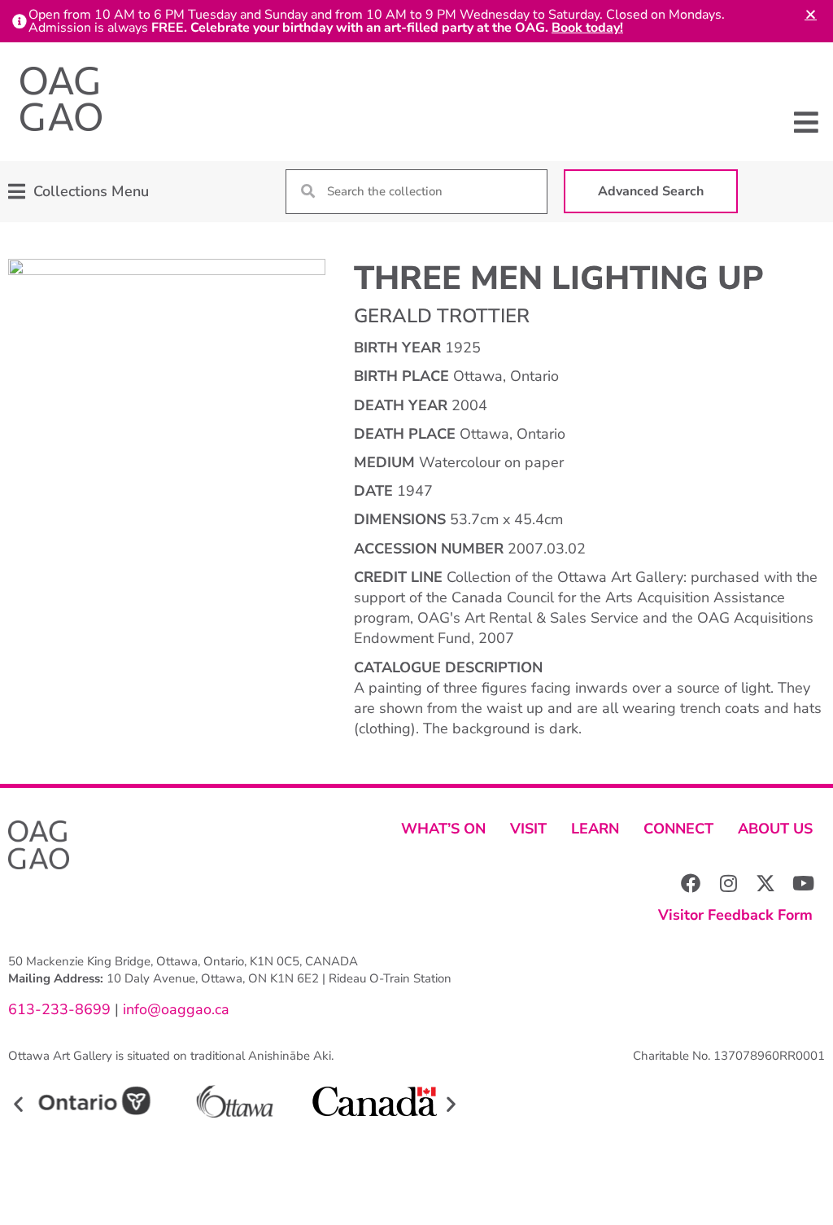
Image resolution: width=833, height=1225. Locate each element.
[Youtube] (803, 883)
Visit (528, 828)
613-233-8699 (59, 1009)
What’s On (443, 828)
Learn (595, 828)
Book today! (587, 28)
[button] (806, 121)
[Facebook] (690, 883)
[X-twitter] (765, 883)
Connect (678, 828)
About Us (775, 828)
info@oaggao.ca (174, 1009)
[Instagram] (728, 883)
